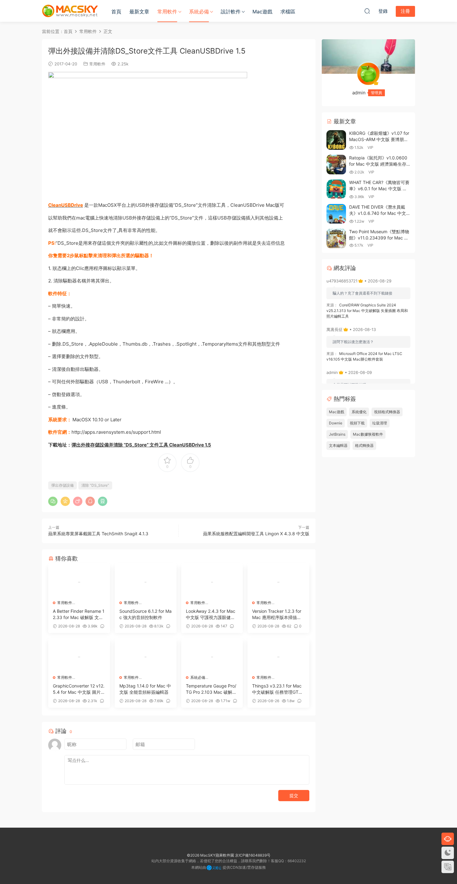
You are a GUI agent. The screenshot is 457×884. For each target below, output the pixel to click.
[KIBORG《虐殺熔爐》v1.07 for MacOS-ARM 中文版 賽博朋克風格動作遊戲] (336, 140)
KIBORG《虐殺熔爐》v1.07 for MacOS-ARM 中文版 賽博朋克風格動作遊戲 (379, 139)
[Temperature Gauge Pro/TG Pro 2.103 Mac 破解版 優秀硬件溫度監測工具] (212, 657)
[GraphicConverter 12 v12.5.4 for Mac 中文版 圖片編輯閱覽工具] (79, 657)
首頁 (116, 11)
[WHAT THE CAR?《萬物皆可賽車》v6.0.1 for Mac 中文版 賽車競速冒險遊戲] (336, 189)
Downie (335, 423)
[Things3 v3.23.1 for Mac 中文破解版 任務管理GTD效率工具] (278, 657)
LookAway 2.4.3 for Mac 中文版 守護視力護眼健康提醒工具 (210, 614)
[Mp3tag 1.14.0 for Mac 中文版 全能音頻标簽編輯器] (146, 657)
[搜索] (367, 10)
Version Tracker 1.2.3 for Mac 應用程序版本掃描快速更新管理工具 (276, 614)
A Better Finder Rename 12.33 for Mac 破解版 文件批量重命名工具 (78, 614)
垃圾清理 (379, 423)
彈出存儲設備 (62, 485)
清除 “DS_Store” (95, 485)
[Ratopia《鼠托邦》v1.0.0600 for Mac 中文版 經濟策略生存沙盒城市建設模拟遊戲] (336, 164)
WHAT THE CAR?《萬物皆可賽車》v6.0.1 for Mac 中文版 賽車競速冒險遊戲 (379, 188)
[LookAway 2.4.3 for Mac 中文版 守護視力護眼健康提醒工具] (212, 582)
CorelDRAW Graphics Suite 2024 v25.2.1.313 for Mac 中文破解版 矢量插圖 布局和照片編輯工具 (367, 311)
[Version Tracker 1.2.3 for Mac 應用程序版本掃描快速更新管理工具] (278, 582)
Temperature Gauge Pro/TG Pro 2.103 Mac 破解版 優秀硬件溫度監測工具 (211, 689)
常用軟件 (167, 11)
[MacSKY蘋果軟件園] (70, 11)
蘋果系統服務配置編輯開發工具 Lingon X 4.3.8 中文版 (256, 533)
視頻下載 (357, 423)
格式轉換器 (364, 445)
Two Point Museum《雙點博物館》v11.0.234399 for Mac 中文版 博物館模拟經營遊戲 (379, 237)
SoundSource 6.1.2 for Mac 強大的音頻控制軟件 (145, 614)
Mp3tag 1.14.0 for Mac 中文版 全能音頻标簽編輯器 (145, 689)
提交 (293, 795)
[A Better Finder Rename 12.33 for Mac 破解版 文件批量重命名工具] (79, 582)
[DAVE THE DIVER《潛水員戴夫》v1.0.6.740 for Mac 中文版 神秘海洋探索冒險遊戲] (336, 214)
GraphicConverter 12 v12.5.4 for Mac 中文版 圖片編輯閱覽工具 (79, 689)
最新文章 (139, 11)
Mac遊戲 (262, 11)
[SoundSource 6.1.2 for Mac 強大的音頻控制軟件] (146, 582)
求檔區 (287, 11)
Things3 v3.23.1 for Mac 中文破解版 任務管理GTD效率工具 (277, 689)
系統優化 (359, 411)
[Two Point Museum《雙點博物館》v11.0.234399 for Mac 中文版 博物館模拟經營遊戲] (336, 238)
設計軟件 (231, 11)
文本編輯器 (338, 445)
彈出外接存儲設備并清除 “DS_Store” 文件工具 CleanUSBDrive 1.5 (141, 445)
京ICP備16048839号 (252, 855)
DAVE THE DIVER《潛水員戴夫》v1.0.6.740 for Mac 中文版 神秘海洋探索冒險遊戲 (379, 213)
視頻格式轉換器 (387, 411)
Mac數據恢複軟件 (368, 434)
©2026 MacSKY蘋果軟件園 (210, 855)
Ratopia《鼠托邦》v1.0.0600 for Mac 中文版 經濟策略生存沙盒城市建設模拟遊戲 (378, 164)
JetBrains (337, 434)
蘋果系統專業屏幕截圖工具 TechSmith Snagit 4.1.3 (98, 533)
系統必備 (199, 11)
